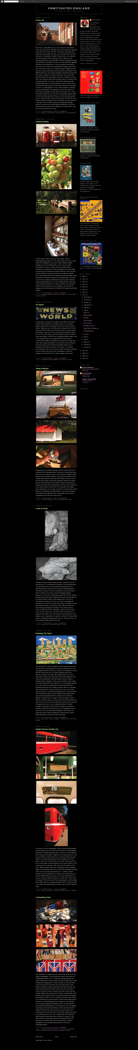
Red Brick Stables (60, 294)
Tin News (40, 305)
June (85, 334)
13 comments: (63, 498)
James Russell (86, 373)
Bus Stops (49, 890)
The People (63, 359)
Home (56, 1036)
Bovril (43, 890)
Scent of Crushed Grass (44, 1030)
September (87, 305)
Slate (64, 624)
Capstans (57, 890)
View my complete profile (89, 63)
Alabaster (44, 624)
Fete (50, 978)
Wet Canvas (68, 499)
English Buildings (88, 367)
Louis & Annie (42, 508)
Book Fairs (44, 718)
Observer (44, 359)
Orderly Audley (42, 122)
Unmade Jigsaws (64, 1030)
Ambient (43, 112)
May (85, 337)
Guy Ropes (63, 1029)
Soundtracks (59, 112)
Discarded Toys (53, 1029)
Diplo (60, 582)
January (86, 347)
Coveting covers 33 (87, 380)
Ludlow (38, 52)
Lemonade (71, 1029)
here (71, 670)
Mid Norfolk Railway (60, 850)
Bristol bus (56, 857)
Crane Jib (40, 20)
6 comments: (62, 1027)
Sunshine (61, 499)
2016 (83, 281)
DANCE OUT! (86, 375)
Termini (73, 890)
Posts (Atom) (48, 1040)
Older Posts (73, 1036)
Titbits (70, 359)
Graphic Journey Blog (89, 379)
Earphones (50, 112)
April (85, 339)
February (86, 344)
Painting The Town (44, 633)
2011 (83, 295)
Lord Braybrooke (47, 294)
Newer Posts (39, 1036)
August (86, 307)
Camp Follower (42, 369)
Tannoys (56, 1030)
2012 (83, 292)
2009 (83, 353)
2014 (83, 287)
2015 (83, 284)
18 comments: (63, 717)
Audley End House (66, 261)
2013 (83, 289)
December (87, 297)
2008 (83, 356)
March (86, 342)
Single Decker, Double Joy (47, 729)
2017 (83, 279)
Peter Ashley (96, 19)
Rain (55, 499)
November (87, 299)
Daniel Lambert (54, 718)
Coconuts (44, 1029)
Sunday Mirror (53, 359)
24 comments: (63, 358)
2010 (83, 350)
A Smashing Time (43, 897)
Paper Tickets (66, 890)
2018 (83, 276)
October (86, 302)
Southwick (46, 591)
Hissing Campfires (47, 499)
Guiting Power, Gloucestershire (90, 369)
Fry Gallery (55, 284)
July (85, 310)
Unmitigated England (69, 8)
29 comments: (63, 111)
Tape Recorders (70, 112)
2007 (83, 358)
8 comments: (62, 623)
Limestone (52, 624)
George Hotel (65, 718)
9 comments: (62, 293)
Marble (59, 624)
